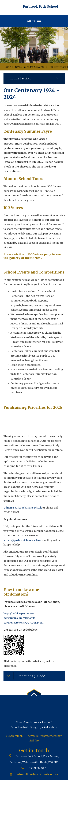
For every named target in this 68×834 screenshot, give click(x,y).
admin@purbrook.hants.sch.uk (23, 507)
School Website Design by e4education (34, 727)
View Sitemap (14, 735)
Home (7, 67)
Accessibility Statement (42, 735)
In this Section (20, 78)
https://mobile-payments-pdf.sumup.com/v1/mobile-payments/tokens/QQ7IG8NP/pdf (23, 618)
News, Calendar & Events (29, 67)
